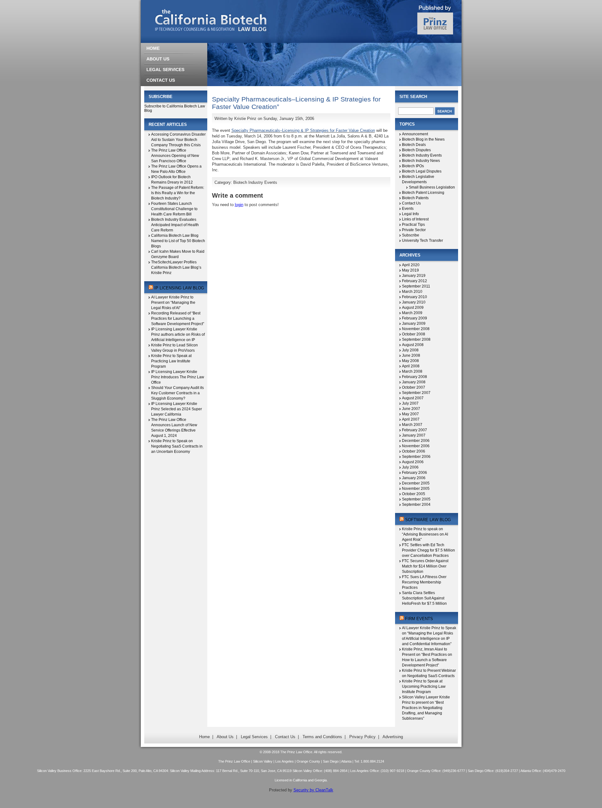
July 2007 (410, 403)
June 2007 (411, 409)
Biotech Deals (414, 144)
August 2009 (413, 307)
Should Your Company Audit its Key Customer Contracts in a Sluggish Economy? (177, 393)
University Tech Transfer (422, 240)
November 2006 (416, 446)
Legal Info (410, 214)
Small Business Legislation (432, 187)
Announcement (415, 134)
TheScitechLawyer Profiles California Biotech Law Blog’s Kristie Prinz (176, 267)
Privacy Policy (362, 736)
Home (204, 736)
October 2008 (413, 334)
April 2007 (411, 419)
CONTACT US (160, 80)
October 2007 (413, 387)
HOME (153, 48)
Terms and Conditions (322, 736)
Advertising (393, 736)
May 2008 (410, 361)
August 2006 (413, 462)
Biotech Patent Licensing (423, 192)
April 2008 (411, 366)
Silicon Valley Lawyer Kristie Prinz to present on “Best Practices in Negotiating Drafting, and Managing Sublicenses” (426, 708)
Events (408, 208)
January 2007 (413, 435)
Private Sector (414, 230)
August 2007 (413, 398)
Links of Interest (415, 219)
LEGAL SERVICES (165, 69)
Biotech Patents (415, 198)
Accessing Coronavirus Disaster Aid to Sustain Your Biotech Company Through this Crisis (178, 139)
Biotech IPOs (413, 166)
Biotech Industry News (421, 160)
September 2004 (416, 504)
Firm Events (419, 618)
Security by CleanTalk (313, 790)
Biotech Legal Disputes (421, 171)
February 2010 (414, 297)
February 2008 (414, 377)
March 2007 (412, 424)
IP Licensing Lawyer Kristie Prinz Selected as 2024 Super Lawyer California (176, 409)
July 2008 (410, 350)
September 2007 (416, 393)
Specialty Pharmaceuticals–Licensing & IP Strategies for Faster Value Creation (303, 130)
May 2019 (410, 270)
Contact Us (411, 203)
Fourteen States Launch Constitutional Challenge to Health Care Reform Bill (174, 208)
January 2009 (413, 323)
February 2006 (414, 472)
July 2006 (410, 467)
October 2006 (413, 451)
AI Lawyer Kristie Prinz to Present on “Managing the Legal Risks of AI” (173, 302)
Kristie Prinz (245, 118)
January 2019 (413, 275)
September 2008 (416, 339)
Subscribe (410, 235)
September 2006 (416, 456)
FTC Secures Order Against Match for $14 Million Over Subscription (425, 566)
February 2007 (414, 430)
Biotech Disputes (416, 150)
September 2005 (416, 499)
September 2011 (416, 286)
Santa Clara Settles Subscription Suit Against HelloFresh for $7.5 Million (424, 598)
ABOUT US (157, 58)
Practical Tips (413, 224)
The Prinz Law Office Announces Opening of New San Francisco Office (175, 155)
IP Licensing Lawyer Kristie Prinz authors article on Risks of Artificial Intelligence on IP (178, 334)
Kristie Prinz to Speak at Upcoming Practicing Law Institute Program (424, 686)
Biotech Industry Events (255, 182)
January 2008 (413, 382)
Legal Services (254, 736)
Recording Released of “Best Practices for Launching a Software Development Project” (177, 318)
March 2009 (412, 313)
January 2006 (413, 478)
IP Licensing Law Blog (179, 288)
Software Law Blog (428, 519)
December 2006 (416, 440)
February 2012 (414, 281)
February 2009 (414, 318)
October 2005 (413, 494)
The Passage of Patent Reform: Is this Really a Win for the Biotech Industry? (177, 192)
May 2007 (410, 414)
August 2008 (413, 345)
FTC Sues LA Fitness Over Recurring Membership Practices (424, 582)
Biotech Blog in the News (423, 139)
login (239, 204)
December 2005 (416, 483)
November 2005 (416, 488)
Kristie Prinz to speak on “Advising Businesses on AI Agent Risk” (425, 534)
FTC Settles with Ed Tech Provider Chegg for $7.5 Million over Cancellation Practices (428, 550)
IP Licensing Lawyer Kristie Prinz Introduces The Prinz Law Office (177, 377)
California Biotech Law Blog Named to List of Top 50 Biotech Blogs (178, 240)
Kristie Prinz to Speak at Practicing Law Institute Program (171, 361)
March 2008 (412, 371)
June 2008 (411, 355)
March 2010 (412, 291)
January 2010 (413, 302)
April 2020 (411, 265)
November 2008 (416, 329)
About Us (225, 736)
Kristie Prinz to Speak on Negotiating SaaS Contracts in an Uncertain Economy (177, 446)
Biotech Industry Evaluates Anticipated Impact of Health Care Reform (175, 224)
